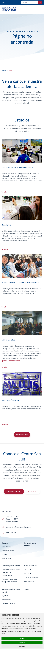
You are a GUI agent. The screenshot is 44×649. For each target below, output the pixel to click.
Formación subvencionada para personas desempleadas (11, 572)
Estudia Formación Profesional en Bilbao (18, 167)
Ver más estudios (22, 435)
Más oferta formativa (10, 400)
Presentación (6, 547)
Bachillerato (6, 225)
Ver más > (5, 192)
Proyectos (5, 554)
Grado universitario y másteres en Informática (20, 282)
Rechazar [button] (22, 642)
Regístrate (5, 596)
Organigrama (6, 558)
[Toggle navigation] (40, 9)
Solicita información (13, 491)
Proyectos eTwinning (31, 577)
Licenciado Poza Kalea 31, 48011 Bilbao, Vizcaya (12, 519)
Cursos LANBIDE (8, 340)
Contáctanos (32, 491)
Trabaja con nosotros (9, 603)
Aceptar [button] (22, 638)
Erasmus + (27, 573)
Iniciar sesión (6, 600)
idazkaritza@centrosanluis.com (18, 527)
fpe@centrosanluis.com (11, 361)
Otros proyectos (29, 581)
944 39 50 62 (11, 533)
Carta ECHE (28, 570)
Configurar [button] (22, 646)
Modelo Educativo (8, 551)
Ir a (3, 2)
